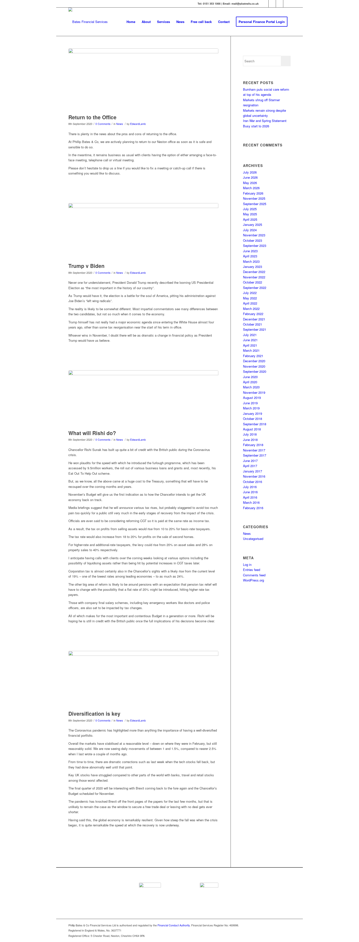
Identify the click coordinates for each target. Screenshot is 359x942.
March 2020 (251, 387)
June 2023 (250, 251)
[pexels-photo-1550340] (143, 231)
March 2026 (251, 188)
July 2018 (250, 434)
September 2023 (254, 245)
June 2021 (250, 340)
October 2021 (252, 324)
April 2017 (250, 465)
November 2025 (254, 198)
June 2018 (250, 439)
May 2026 (250, 182)
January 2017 (252, 471)
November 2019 (254, 392)
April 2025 (250, 219)
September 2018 (254, 424)
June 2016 (250, 492)
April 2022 (250, 303)
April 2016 (250, 497)
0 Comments (102, 124)
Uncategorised (253, 538)
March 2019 (251, 408)
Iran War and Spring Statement (264, 120)
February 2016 (253, 507)
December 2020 (254, 361)
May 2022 (250, 298)
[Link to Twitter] (264, 3)
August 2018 (252, 429)
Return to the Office (92, 117)
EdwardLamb (138, 124)
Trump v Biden (86, 265)
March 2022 (251, 308)
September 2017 (254, 455)
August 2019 (252, 397)
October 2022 (252, 282)
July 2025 (250, 209)
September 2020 (254, 371)
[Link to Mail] (287, 3)
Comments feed (254, 575)
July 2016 (250, 486)
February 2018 (253, 444)
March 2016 (251, 502)
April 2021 (250, 345)
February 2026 (253, 193)
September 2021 (254, 329)
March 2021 (251, 350)
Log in (247, 564)
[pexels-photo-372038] (143, 398)
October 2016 (252, 481)
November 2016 (254, 476)
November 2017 (254, 450)
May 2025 (250, 214)
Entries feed (251, 569)
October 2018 (252, 418)
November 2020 (254, 366)
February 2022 (253, 313)
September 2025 (254, 203)
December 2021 (254, 319)
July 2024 (250, 230)
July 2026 (250, 172)
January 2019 (252, 413)
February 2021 (253, 355)
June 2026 (250, 177)
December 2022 (254, 271)
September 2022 (254, 287)
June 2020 (250, 376)
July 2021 (250, 334)
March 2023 (251, 261)
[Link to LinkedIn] (279, 3)
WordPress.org (253, 580)
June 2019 (250, 403)
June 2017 (250, 460)
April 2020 (250, 382)
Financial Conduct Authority (174, 925)
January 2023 (252, 266)
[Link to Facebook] (272, 3)
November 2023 (254, 235)
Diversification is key (94, 713)
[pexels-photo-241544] (143, 679)
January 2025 (252, 224)
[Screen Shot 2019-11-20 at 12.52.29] (143, 79)
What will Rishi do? (92, 433)
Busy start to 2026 (256, 126)
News (119, 124)
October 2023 (252, 240)
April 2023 (250, 256)
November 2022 (254, 277)
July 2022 (250, 292)
